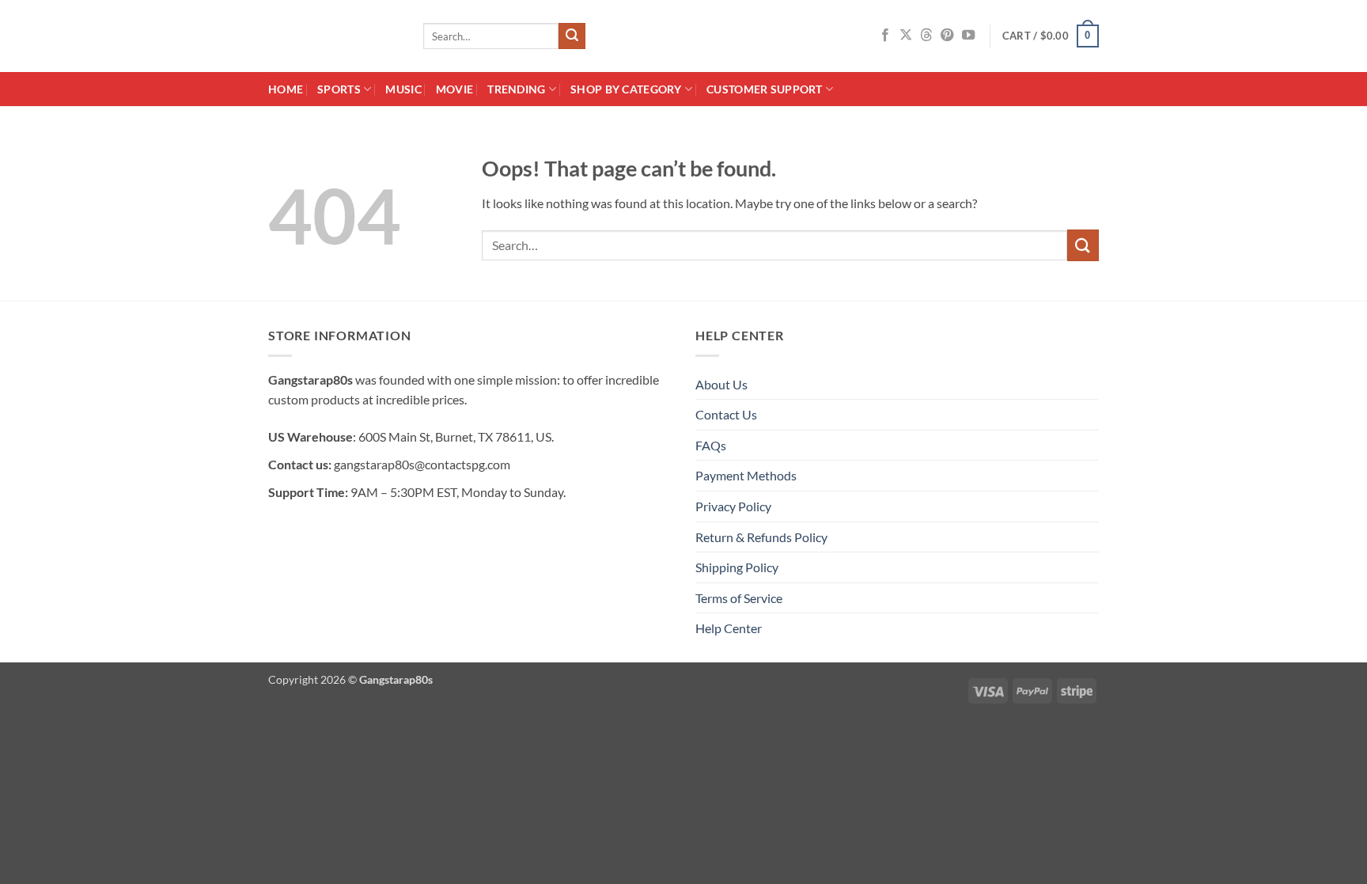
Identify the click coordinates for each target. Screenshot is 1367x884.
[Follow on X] (905, 35)
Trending (516, 89)
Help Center (728, 627)
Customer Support (764, 89)
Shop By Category (626, 89)
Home (285, 89)
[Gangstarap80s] (333, 36)
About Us (721, 384)
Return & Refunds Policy (761, 536)
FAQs (710, 445)
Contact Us (726, 414)
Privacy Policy (733, 506)
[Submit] (572, 36)
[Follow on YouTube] (968, 35)
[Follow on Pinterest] (947, 35)
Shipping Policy (736, 567)
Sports (339, 89)
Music (403, 89)
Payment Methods (746, 475)
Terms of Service (738, 597)
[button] (1050, 36)
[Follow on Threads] (926, 35)
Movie (454, 89)
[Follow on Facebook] (885, 35)
